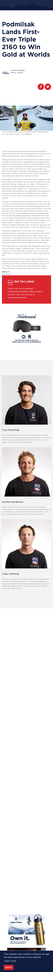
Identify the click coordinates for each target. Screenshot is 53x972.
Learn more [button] (10, 960)
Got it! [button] (8, 967)
